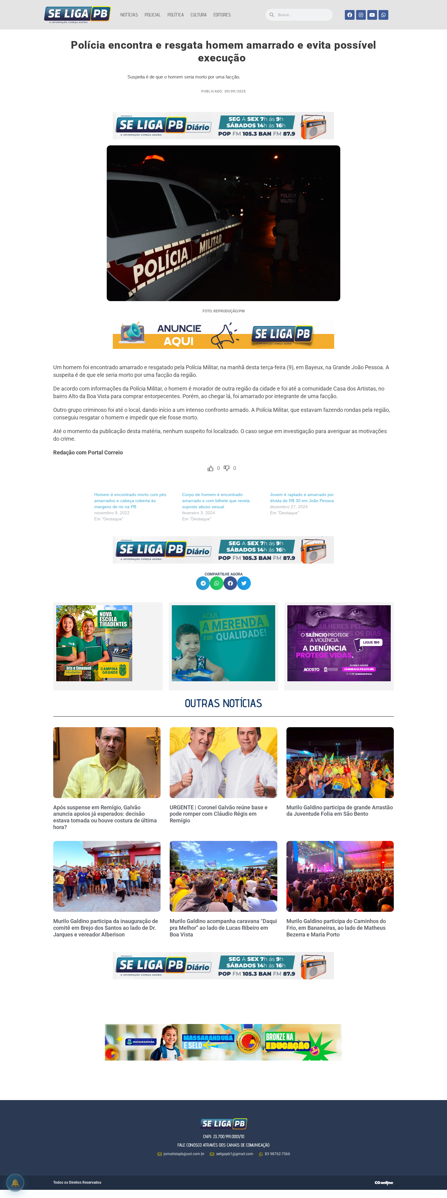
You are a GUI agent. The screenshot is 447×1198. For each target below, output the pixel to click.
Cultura (199, 15)
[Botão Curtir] (210, 468)
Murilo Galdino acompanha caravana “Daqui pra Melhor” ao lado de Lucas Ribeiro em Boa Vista (223, 927)
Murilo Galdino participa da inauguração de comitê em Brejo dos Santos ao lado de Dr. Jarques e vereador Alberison (105, 927)
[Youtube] (372, 15)
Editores (222, 15)
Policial (153, 15)
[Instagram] (361, 15)
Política (176, 15)
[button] (203, 583)
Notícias (129, 15)
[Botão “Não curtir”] (227, 468)
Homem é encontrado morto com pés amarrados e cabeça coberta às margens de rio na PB (130, 500)
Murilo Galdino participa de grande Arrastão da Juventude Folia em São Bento (339, 810)
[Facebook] (350, 15)
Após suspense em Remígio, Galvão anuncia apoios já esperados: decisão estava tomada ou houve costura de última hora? (105, 817)
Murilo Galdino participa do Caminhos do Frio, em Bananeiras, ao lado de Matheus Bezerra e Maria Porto (336, 927)
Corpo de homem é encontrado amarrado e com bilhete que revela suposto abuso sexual (216, 500)
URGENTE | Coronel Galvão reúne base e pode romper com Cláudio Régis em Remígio (219, 814)
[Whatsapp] (383, 15)
